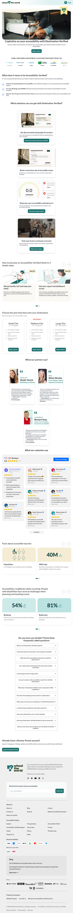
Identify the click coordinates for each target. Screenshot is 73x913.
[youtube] (35, 778)
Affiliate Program (11, 898)
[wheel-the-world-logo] (11, 2)
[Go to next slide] (69, 264)
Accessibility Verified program (15, 827)
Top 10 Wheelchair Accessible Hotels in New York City (25, 863)
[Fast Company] (40, 888)
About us (9, 808)
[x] (43, 778)
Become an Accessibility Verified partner (40, 898)
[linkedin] (39, 778)
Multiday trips (52, 831)
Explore (8, 824)
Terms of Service (11, 910)
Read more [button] (31, 482)
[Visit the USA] (41, 884)
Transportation (31, 824)
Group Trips (30, 827)
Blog (28, 808)
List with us (22, 898)
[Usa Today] (11, 884)
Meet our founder (11, 815)
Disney (29, 831)
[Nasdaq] (56, 884)
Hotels (8, 831)
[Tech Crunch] (30, 888)
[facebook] (32, 778)
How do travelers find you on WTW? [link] (36, 140)
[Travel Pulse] (63, 884)
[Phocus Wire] (30, 884)
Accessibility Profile (54, 824)
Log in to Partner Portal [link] (10, 749)
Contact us (9, 811)
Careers (50, 808)
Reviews (29, 811)
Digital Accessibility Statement (57, 811)
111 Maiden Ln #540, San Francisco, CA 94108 (51, 906)
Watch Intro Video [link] (36, 249)
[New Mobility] (34, 888)
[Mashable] (48, 883)
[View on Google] (29, 470)
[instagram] (28, 778)
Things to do (10, 834)
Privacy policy (22, 910)
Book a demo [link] (36, 51)
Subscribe (59, 791)
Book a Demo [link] (13, 349)
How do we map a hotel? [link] (36, 211)
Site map (30, 910)
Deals (29, 834)
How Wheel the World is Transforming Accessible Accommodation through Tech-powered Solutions (34, 868)
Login (69, 2)
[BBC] (20, 884)
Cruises (50, 827)
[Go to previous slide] (63, 264)
